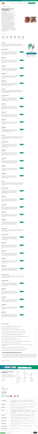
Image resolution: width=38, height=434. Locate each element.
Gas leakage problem (30, 400)
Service (21, 400)
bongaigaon (25, 378)
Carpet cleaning (12, 415)
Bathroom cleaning (23, 415)
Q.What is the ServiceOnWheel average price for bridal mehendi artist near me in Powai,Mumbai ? (13, 329)
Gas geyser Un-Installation (32, 411)
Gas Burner (12, 428)
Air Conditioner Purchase (13, 402)
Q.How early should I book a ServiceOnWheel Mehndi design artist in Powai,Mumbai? (12, 334)
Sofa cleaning (33, 414)
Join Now (4, 380)
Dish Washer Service (16, 428)
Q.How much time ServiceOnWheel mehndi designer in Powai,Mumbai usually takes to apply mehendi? (14, 331)
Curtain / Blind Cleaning (18, 415)
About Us (18, 373)
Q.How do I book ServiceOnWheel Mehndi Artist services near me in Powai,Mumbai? (11, 326)
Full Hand (3, 38)
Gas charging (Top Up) (28, 401)
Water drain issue (27, 417)
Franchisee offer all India (19, 377)
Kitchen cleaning (25, 414)
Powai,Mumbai (5, 6)
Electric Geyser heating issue (20, 409)
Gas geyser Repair (34, 410)
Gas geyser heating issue (14, 411)
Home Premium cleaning (19, 414)
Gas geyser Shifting (26, 411)
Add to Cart (21, 60)
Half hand (7, 38)
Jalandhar (25, 380)
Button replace (20, 418)
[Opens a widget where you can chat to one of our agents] (35, 433)
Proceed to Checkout (31, 53)
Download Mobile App (4, 0)
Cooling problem (25, 400)
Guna (24, 379)
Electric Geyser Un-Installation (21, 410)
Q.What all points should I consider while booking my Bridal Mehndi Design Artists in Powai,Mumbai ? (13, 350)
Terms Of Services (19, 381)
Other (32, 415)
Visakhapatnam (31, 378)
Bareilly (24, 381)
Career (17, 375)
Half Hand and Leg (23, 39)
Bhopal (24, 376)
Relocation (24, 401)
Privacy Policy (18, 376)
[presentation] (1, 37)
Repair (19, 400)
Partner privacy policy (19, 380)
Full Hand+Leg (19, 38)
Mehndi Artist (8, 6)
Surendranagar (31, 380)
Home (2, 6)
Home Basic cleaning (13, 414)
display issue (22, 417)
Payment (17, 382)
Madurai (24, 375)
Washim (31, 374)
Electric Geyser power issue (27, 409)
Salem (24, 374)
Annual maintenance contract (14, 400)
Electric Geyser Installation (14, 410)
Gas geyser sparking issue (20, 411)
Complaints (18, 374)
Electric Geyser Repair (13, 409)
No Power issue (12, 418)
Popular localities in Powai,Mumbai (6, 360)
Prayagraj (31, 377)
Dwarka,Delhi (31, 373)
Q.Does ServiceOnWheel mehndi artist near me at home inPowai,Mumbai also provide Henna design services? (15, 348)
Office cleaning (29, 414)
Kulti (30, 376)
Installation (16, 401)
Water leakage (12, 401)
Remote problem (33, 401)
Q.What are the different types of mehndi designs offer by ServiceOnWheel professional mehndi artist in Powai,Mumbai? (16, 341)
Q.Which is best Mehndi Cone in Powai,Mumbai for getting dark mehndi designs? (11, 339)
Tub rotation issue (31, 417)
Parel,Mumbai (31, 379)
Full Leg (11, 38)
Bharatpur (31, 375)
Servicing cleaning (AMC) (25, 418)
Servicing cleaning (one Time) (16, 417)
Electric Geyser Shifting (28, 410)
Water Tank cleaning (28, 415)
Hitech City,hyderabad (26, 373)
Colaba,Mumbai (25, 377)
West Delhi (31, 381)
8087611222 (4, 392)
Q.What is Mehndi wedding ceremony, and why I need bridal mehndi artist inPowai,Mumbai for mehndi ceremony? (15, 336)
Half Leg (15, 38)
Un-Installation (20, 401)
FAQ (17, 383)
